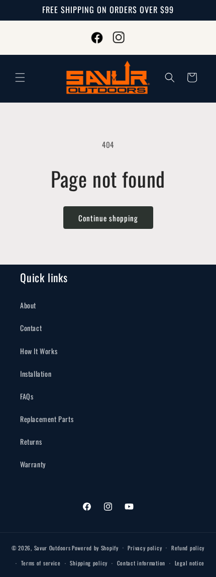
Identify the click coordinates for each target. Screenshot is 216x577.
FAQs (26, 396)
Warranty (33, 464)
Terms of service (41, 563)
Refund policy (187, 548)
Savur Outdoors (52, 547)
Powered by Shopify (95, 547)
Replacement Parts (46, 419)
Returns (31, 441)
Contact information (141, 563)
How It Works (38, 351)
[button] (20, 77)
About (28, 305)
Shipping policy (88, 563)
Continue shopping (108, 217)
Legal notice (189, 563)
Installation (35, 373)
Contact (31, 327)
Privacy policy (145, 548)
